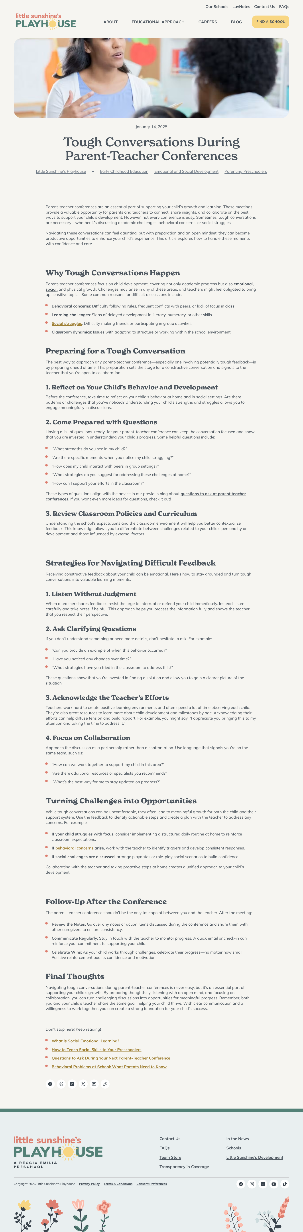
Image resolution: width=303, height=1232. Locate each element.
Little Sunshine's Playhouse (61, 171)
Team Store (170, 1157)
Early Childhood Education (124, 171)
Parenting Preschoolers (245, 171)
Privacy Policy (89, 1184)
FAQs (284, 6)
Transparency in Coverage (184, 1166)
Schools (233, 1148)
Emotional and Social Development (186, 171)
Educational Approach (158, 21)
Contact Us (264, 6)
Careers (208, 21)
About (110, 21)
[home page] (46, 21)
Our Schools (216, 6)
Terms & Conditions (118, 1184)
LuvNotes (241, 6)
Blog (236, 21)
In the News (237, 1138)
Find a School (270, 22)
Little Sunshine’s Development (254, 1157)
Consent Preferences (151, 1184)
